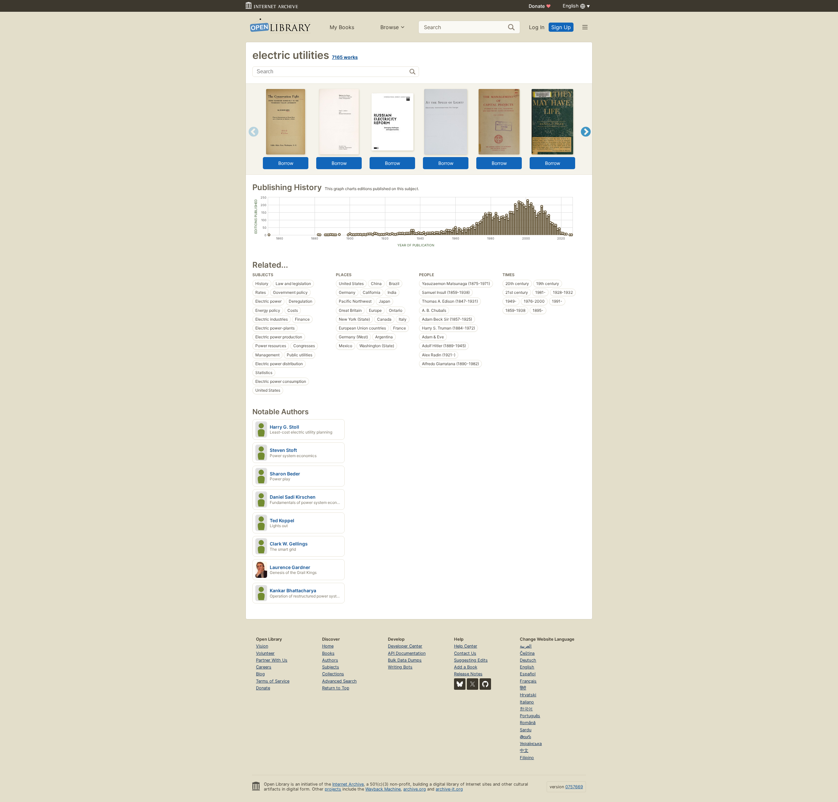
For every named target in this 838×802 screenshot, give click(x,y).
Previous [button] (251, 139)
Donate (540, 6)
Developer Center (405, 646)
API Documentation (407, 653)
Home (328, 646)
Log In (536, 27)
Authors (330, 660)
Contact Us (465, 653)
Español (528, 673)
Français (528, 681)
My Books (342, 27)
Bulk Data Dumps (405, 660)
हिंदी (523, 688)
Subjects (330, 667)
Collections (333, 673)
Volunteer (265, 653)
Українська (531, 743)
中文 (524, 750)
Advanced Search (339, 681)
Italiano (527, 702)
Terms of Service (272, 681)
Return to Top (335, 688)
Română (528, 722)
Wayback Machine (383, 789)
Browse (389, 27)
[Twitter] (472, 684)
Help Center (465, 646)
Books (328, 653)
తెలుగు (525, 736)
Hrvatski (528, 694)
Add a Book (465, 667)
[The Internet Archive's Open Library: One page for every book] (279, 27)
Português (530, 715)
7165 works (345, 57)
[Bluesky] (459, 684)
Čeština (527, 653)
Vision (262, 646)
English (527, 667)
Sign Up (561, 27)
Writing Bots (400, 667)
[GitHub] (485, 684)
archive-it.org (449, 789)
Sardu (525, 729)
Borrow (285, 163)
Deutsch (528, 660)
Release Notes (468, 673)
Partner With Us (271, 660)
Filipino (527, 757)
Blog (260, 673)
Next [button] (585, 139)
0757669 (574, 786)
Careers (263, 667)
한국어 (526, 708)
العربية (526, 646)
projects (333, 789)
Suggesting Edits (471, 660)
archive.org (414, 789)
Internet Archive (348, 784)
